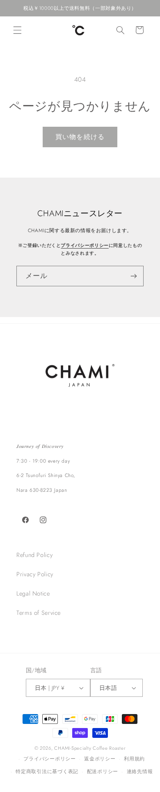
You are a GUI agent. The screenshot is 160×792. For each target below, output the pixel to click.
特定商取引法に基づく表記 (47, 771)
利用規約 (134, 758)
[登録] (133, 276)
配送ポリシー (102, 771)
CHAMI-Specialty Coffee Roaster (90, 748)
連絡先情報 (140, 771)
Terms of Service (38, 612)
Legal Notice (33, 593)
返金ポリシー (99, 758)
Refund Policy (34, 554)
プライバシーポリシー (84, 245)
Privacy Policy (34, 574)
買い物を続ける (79, 137)
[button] (17, 30)
